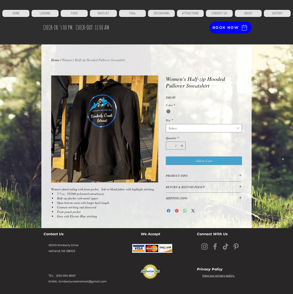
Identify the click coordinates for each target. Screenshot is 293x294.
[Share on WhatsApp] (184, 210)
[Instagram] (204, 246)
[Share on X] (193, 210)
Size (169, 120)
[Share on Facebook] (168, 210)
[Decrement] (169, 145)
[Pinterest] (236, 246)
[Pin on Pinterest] (176, 210)
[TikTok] (225, 246)
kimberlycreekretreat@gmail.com (83, 281)
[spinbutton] (176, 145)
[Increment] (182, 145)
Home (55, 60)
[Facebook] (215, 246)
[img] (152, 248)
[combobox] (204, 128)
